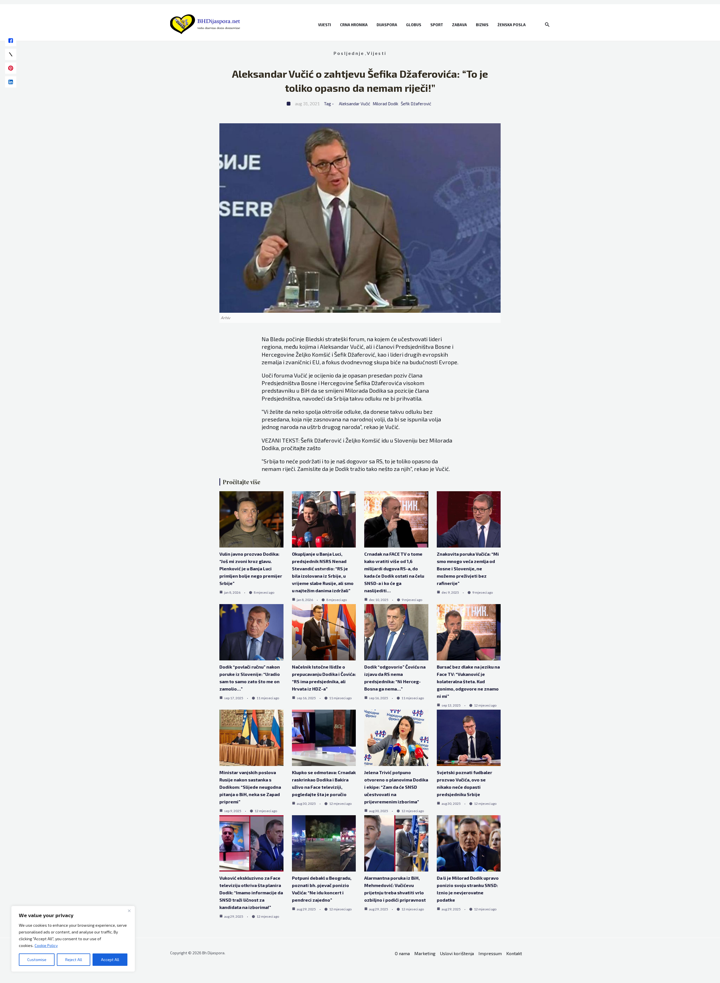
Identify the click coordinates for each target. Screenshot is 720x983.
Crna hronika (354, 25)
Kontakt (514, 953)
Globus (413, 25)
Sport (436, 25)
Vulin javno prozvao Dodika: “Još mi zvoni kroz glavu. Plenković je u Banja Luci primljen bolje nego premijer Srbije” (250, 568)
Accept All (110, 959)
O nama (402, 953)
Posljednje (349, 53)
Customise (36, 959)
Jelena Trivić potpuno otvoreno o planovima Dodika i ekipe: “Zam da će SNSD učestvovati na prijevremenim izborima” (396, 787)
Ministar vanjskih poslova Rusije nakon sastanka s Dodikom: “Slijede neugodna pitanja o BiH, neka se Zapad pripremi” (250, 787)
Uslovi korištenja (457, 953)
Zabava (459, 25)
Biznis (482, 25)
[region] (73, 939)
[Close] (129, 910)
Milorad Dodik (385, 103)
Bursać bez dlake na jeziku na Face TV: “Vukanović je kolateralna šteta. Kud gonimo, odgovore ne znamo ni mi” (468, 681)
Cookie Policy (46, 945)
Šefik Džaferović (416, 103)
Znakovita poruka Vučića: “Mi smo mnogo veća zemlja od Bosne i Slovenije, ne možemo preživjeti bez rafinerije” (468, 568)
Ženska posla (512, 25)
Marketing (424, 953)
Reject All (73, 959)
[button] (547, 24)
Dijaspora (387, 25)
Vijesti (324, 25)
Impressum (490, 953)
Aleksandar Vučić (354, 103)
